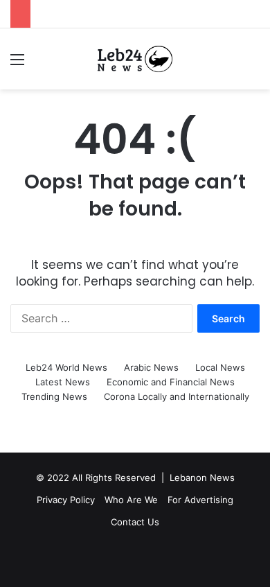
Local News (220, 367)
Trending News (54, 396)
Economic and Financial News (171, 381)
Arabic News (151, 367)
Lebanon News (202, 477)
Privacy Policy (66, 499)
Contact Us (135, 521)
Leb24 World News (66, 367)
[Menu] (17, 64)
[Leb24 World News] (135, 59)
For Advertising (200, 499)
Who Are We (131, 499)
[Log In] (41, 64)
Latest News (62, 381)
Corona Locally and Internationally (176, 396)
